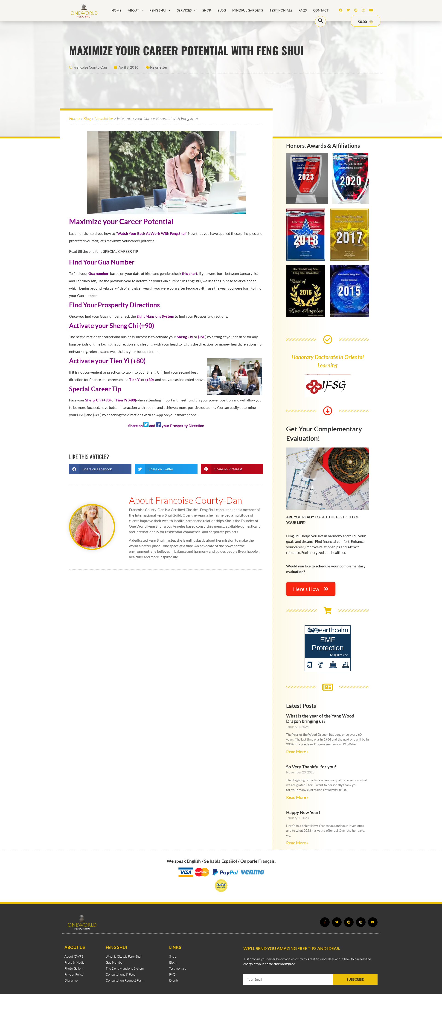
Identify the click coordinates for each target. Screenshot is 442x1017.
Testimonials (281, 10)
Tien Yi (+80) (126, 400)
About (133, 10)
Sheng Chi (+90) (98, 400)
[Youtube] (371, 10)
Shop (206, 10)
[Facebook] (340, 10)
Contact (321, 10)
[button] (100, 469)
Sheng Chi (185, 336)
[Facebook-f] (325, 922)
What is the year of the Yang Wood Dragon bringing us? (320, 718)
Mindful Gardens (247, 10)
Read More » (297, 751)
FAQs (303, 10)
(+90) (202, 336)
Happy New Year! (303, 812)
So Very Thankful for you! (311, 766)
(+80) (149, 379)
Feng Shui (158, 10)
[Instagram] (363, 10)
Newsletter (158, 67)
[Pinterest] (356, 10)
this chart (189, 273)
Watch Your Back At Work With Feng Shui (151, 233)
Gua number (98, 273)
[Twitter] (348, 10)
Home (116, 10)
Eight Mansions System (155, 316)
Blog (222, 10)
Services (184, 10)
